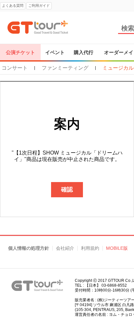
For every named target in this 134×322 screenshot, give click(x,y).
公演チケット (20, 52)
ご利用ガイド (39, 5)
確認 (67, 189)
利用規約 (90, 248)
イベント (55, 52)
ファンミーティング (65, 68)
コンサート (15, 68)
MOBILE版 (117, 248)
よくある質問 (12, 5)
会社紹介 (65, 248)
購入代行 (83, 52)
